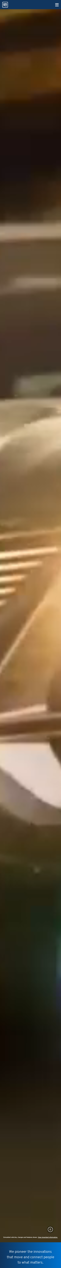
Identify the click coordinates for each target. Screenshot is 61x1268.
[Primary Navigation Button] (57, 5)
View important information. (48, 1237)
